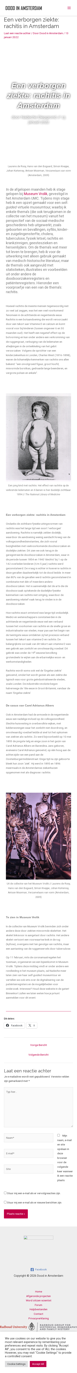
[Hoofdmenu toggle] (69, 8)
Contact (38, 1313)
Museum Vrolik (35, 194)
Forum (38, 1304)
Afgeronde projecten (38, 1296)
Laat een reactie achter (17, 33)
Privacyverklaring (38, 1318)
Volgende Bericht (38, 1054)
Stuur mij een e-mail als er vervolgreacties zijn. (34, 1193)
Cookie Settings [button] (16, 1364)
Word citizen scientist (38, 1300)
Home (38, 1291)
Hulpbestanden (38, 1309)
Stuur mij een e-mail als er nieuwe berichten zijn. (34, 1202)
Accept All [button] (38, 1364)
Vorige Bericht (38, 1045)
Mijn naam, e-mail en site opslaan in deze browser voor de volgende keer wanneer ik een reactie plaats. (65, 1158)
